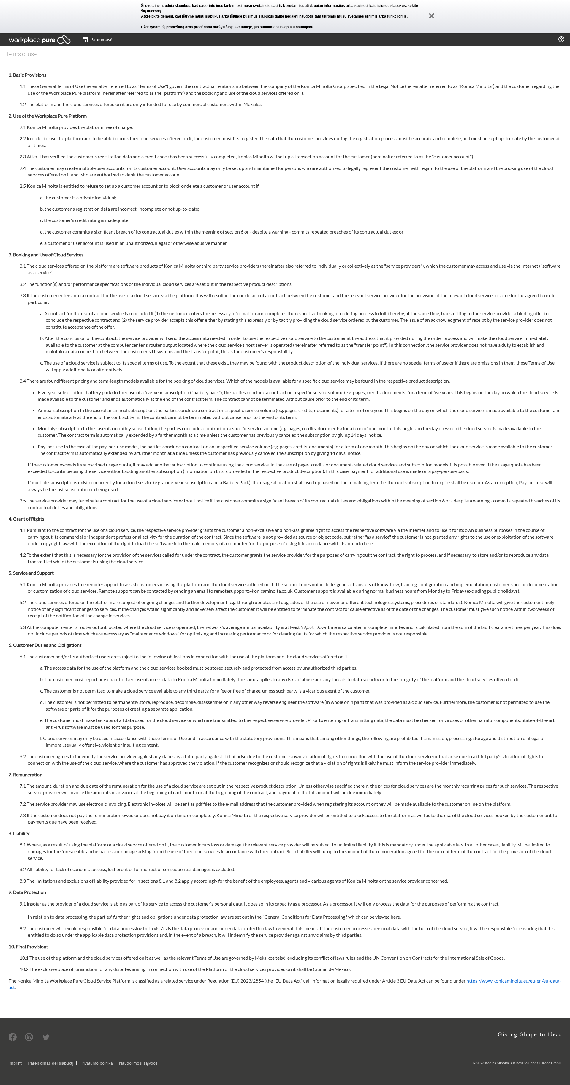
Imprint (15, 1063)
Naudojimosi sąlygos (138, 1063)
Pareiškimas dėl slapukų (50, 1063)
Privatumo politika (96, 1063)
